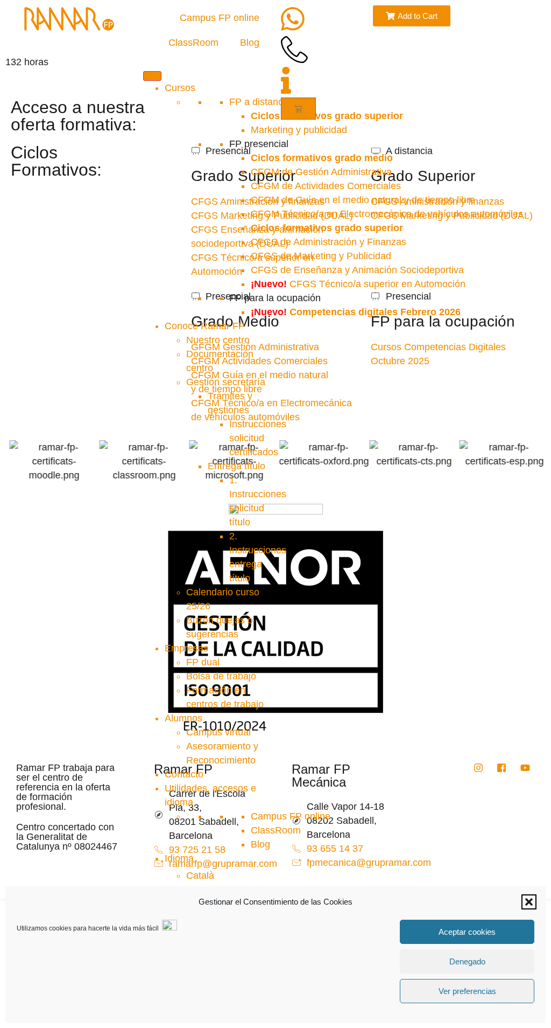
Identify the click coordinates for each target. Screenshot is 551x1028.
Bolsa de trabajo (221, 676)
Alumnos (183, 718)
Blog (249, 42)
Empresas (186, 648)
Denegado (467, 961)
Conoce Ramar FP (205, 326)
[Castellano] (179, 858)
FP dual (203, 662)
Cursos (180, 87)
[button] (529, 902)
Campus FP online (219, 17)
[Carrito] (298, 109)
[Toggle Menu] (152, 76)
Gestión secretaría (225, 382)
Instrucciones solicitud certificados (257, 438)
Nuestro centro (218, 340)
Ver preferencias (467, 991)
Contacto (184, 774)
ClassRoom (193, 42)
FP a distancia (260, 101)
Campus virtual (218, 732)
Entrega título (236, 466)
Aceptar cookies (467, 931)
